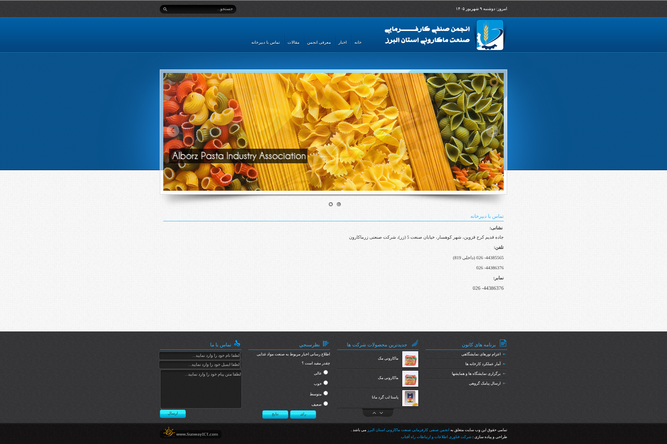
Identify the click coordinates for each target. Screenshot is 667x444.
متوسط (316, 394)
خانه (358, 42)
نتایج (275, 414)
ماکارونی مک (388, 358)
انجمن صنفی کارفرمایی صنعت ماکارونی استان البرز (408, 430)
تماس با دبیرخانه (266, 42)
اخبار (342, 42)
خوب (318, 384)
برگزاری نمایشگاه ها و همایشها (476, 374)
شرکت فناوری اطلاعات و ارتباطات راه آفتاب (436, 437)
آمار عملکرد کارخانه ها (483, 364)
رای (303, 414)
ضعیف (317, 405)
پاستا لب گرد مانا (385, 397)
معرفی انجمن (319, 42)
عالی (318, 373)
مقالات (293, 42)
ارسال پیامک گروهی (485, 383)
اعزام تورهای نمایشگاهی (481, 354)
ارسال (173, 413)
